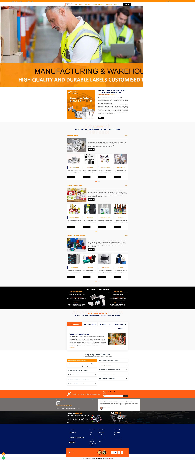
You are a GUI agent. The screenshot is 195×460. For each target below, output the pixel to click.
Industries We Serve (102, 439)
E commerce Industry (118, 436)
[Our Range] (119, 418)
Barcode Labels (101, 432)
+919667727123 (30, 1)
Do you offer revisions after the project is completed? (78, 379)
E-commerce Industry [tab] (105, 324)
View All (126, 135)
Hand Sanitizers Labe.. (90, 217)
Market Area (92, 441)
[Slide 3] (99, 85)
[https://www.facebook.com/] (112, 452)
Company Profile (93, 443)
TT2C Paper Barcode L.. (105, 167)
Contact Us (116, 4)
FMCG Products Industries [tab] (75, 324)
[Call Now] (3, 453)
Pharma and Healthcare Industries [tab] (121, 326)
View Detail (71, 347)
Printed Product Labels (102, 434)
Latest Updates (109, 4)
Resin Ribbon (74, 267)
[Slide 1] (95, 85)
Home (76, 4)
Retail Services (116, 434)
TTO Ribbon (105, 267)
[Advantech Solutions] (68, 4)
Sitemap (91, 439)
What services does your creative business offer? (77, 360)
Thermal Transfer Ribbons (103, 436)
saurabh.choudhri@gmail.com (16, 1)
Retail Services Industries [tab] (90, 324)
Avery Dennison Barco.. (90, 167)
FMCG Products (117, 432)
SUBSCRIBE (126, 395)
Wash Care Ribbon (90, 267)
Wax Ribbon (120, 267)
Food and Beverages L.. (121, 217)
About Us (81, 4)
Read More (101, 117)
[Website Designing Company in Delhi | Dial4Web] (110, 458)
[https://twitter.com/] (166, 1)
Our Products (88, 4)
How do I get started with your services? (76, 383)
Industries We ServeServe (98, 4)
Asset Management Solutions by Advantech (64, 405)
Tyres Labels (74, 217)
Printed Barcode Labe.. (121, 167)
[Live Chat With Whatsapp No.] (3, 457)
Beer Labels (105, 217)
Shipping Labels (74, 167)
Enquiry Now (71, 177)
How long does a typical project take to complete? (78, 370)
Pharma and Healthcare (118, 439)
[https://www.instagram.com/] (119, 452)
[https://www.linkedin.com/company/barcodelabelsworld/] (169, 1)
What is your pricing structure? (74, 374)
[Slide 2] (97, 85)
